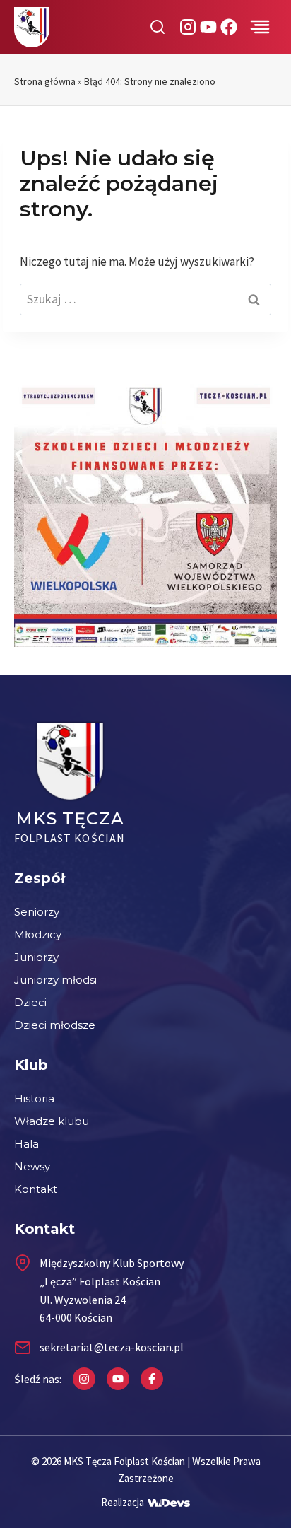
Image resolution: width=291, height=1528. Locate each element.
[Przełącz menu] (260, 26)
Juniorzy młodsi (55, 979)
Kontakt (35, 1189)
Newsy (32, 1166)
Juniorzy (36, 957)
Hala (26, 1143)
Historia (34, 1098)
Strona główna (45, 81)
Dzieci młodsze (54, 1025)
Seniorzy (36, 911)
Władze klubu (51, 1121)
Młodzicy (37, 934)
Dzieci (30, 1002)
